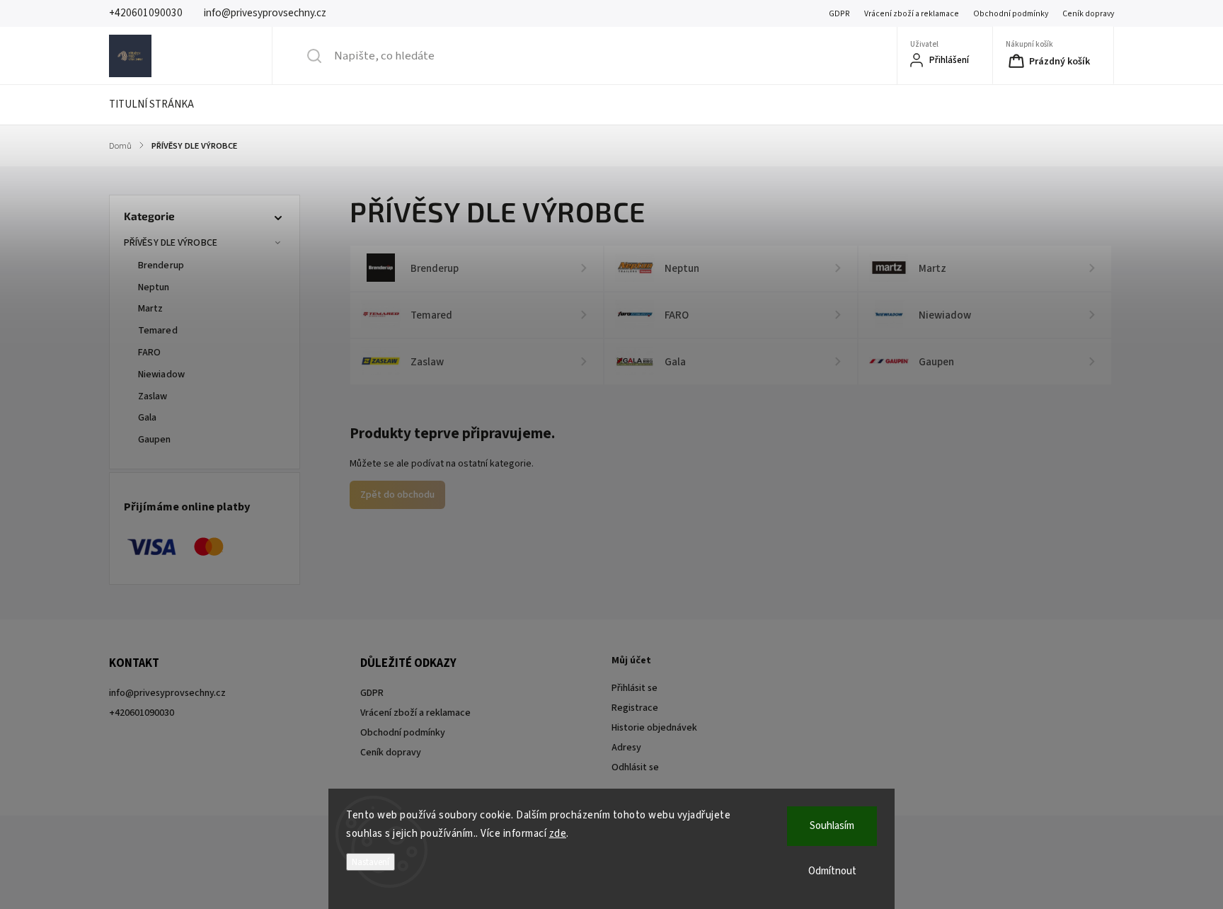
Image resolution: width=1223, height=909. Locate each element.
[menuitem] (160, 105)
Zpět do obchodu (397, 495)
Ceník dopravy (1088, 14)
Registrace (635, 708)
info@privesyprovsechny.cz (167, 693)
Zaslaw (153, 396)
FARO (149, 352)
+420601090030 (141, 713)
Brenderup (161, 265)
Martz (150, 309)
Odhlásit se (635, 767)
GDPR (839, 14)
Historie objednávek (654, 728)
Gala (147, 418)
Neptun (154, 287)
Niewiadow (161, 374)
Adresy (626, 748)
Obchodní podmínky (1010, 14)
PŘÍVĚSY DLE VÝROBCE (170, 243)
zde (558, 833)
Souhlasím (832, 825)
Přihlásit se (635, 688)
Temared (158, 331)
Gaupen (154, 440)
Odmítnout (832, 871)
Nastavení (370, 862)
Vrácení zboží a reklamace (911, 14)
